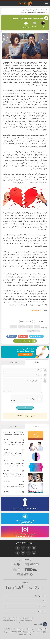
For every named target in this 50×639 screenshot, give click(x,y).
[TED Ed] (30, 569)
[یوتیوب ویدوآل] (34, 553)
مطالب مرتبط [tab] (36, 426)
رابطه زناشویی (34, 331)
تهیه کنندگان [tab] (13, 362)
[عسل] (15, 587)
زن (37, 327)
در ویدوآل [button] (41, 611)
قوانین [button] (43, 601)
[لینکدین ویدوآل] (17, 548)
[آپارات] (15, 564)
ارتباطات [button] (42, 606)
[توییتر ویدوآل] (23, 553)
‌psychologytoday (36, 310)
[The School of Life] (16, 569)
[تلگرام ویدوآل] (28, 548)
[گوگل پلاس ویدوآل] (28, 553)
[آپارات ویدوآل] (17, 553)
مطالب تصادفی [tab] (13, 427)
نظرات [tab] (37, 362)
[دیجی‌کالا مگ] (31, 564)
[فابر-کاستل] (36, 587)
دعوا (21, 327)
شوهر (29, 327)
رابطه (13, 327)
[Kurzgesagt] (25, 574)
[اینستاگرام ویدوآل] (34, 548)
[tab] (25, 596)
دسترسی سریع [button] (40, 596)
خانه (46, 10)
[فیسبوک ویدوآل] (23, 548)
